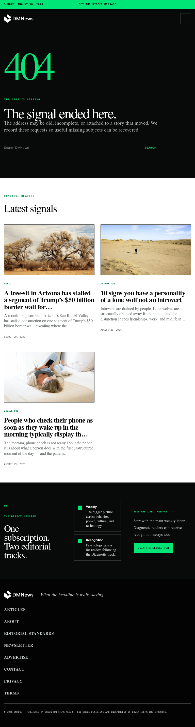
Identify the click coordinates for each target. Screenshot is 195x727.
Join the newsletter (153, 547)
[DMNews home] (19, 18)
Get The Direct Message (97, 4)
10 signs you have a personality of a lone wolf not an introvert (143, 296)
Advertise (16, 657)
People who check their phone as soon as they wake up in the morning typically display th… (48, 427)
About (11, 621)
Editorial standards (29, 633)
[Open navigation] (185, 18)
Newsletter (18, 645)
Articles (14, 609)
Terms (11, 693)
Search (150, 147)
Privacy (13, 681)
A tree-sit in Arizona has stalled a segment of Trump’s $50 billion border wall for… (49, 300)
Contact (14, 669)
